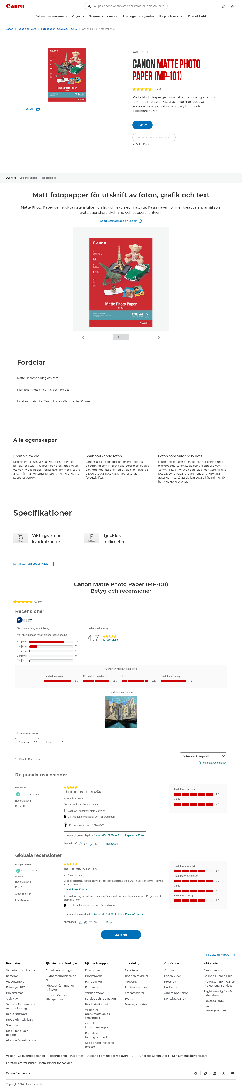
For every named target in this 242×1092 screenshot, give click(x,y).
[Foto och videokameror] (69, 16)
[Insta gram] (205, 1073)
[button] (154, 139)
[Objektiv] (85, 16)
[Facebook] (195, 1073)
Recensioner (49, 177)
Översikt (11, 177)
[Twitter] (223, 1073)
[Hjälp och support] (185, 16)
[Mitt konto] (224, 7)
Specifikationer (29, 177)
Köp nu (142, 125)
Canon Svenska (17, 1073)
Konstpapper (141, 52)
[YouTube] (232, 1073)
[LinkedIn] (214, 1073)
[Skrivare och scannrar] (120, 16)
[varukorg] (233, 7)
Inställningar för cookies (55, 1063)
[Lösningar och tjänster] (155, 16)
